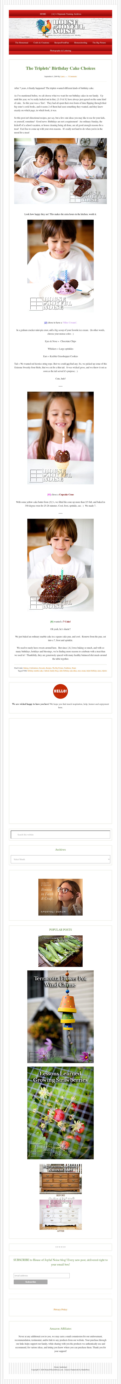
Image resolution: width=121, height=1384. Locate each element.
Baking (25, 668)
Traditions (67, 668)
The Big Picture (57, 668)
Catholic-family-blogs (51, 670)
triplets (104, 670)
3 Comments (72, 76)
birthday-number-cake (35, 670)
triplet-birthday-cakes (93, 670)
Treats (74, 668)
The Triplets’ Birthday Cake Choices (60, 68)
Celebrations (33, 668)
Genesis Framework (71, 1369)
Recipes (48, 668)
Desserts (42, 668)
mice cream (82, 670)
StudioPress (85, 1369)
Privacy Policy (60, 1309)
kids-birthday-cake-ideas (68, 670)
